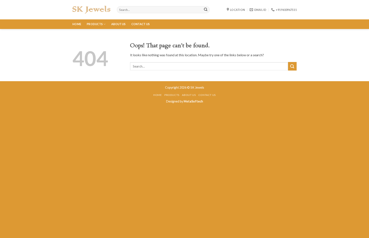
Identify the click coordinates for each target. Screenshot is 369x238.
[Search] (205, 9)
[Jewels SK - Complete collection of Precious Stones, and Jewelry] (91, 9)
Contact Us (140, 24)
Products (95, 24)
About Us (118, 24)
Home (76, 24)
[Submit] (292, 66)
